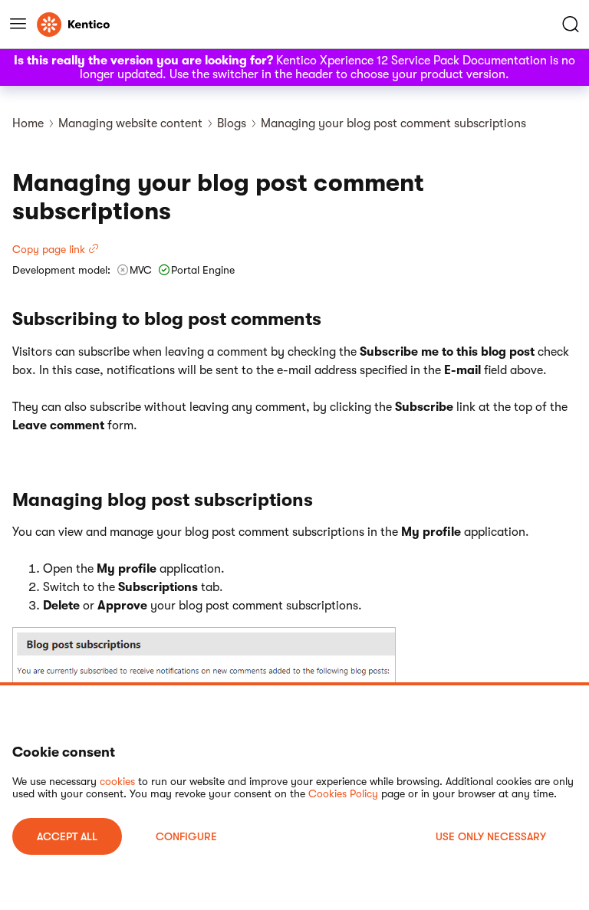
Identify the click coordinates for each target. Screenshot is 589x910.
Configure (186, 836)
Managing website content (130, 123)
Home (28, 123)
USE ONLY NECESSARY (491, 836)
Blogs (231, 123)
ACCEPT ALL (67, 836)
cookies (117, 781)
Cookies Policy (343, 793)
